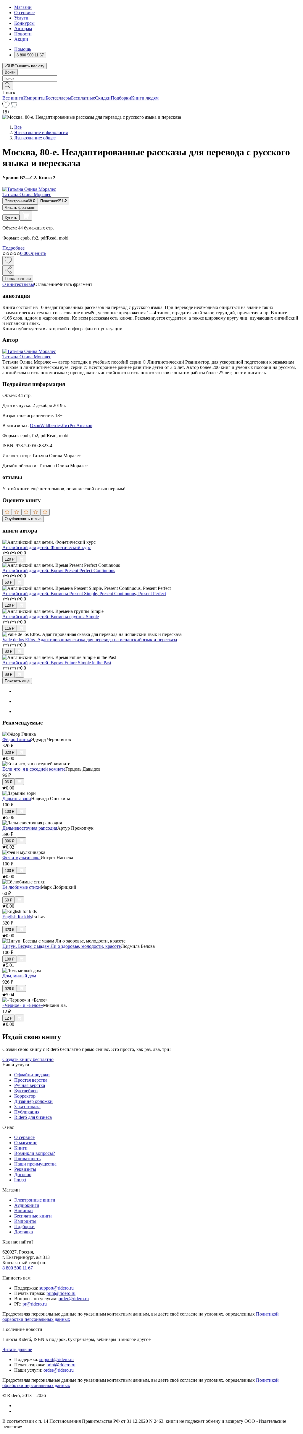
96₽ (8, 782)
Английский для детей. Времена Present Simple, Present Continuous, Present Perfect (84, 593)
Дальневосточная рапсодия (29, 828)
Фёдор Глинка (16, 739)
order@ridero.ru (74, 1298)
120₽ (9, 559)
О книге (10, 284)
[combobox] (151, 78)
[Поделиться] (8, 270)
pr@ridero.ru (34, 1303)
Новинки (23, 1210)
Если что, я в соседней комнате (33, 768)
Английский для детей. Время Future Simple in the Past (56, 662)
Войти (10, 72)
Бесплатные (83, 97)
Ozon (35, 425)
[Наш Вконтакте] (17, 1405)
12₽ (8, 1018)
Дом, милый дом (19, 975)
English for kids (17, 916)
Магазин (23, 7)
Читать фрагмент (20, 207)
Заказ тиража (27, 1106)
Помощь (22, 49)
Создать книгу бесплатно (28, 1059)
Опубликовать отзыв (23, 519)
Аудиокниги (26, 1205)
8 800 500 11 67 (17, 1267)
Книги (21, 1147)
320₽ (9, 752)
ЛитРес (69, 425)
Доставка (23, 1231)
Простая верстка (30, 1080)
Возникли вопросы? (34, 1153)
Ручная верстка (29, 1085)
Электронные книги (34, 1199)
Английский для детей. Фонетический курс (46, 547)
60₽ (8, 582)
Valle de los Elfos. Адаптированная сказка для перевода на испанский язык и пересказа (89, 639)
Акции (21, 39)
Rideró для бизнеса (33, 1117)
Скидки (103, 97)
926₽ (9, 989)
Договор (22, 1174)
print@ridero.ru (60, 1293)
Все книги (12, 97)
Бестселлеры (58, 97)
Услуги (21, 17)
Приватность (27, 1158)
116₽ (9, 628)
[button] (151, 85)
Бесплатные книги (33, 1215)
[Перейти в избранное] (5, 106)
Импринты (34, 97)
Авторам (23, 28)
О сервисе (24, 12)
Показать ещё (17, 681)
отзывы (26, 284)
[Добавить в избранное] (8, 260)
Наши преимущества (35, 1163)
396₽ (9, 841)
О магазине (25, 1142)
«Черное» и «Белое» (22, 1005)
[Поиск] (7, 86)
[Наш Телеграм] (16, 1411)
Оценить (37, 253)
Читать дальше (17, 1349)
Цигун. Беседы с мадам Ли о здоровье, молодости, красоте (61, 946)
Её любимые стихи (21, 887)
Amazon (84, 425)
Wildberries (51, 425)
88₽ (8, 674)
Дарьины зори (16, 798)
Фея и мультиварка (21, 857)
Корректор (25, 1095)
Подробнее (13, 247)
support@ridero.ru (56, 1287)
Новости (23, 33)
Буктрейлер (26, 1090)
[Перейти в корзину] (13, 106)
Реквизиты (25, 1169)
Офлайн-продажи (32, 1074)
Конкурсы (24, 23)
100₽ (9, 811)
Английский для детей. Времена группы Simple (50, 616)
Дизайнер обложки (33, 1101)
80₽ (8, 651)
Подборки (121, 97)
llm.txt (20, 1179)
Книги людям (145, 97)
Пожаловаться (18, 278)
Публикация (26, 1111)
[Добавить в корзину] (26, 216)
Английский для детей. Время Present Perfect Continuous (58, 570)
